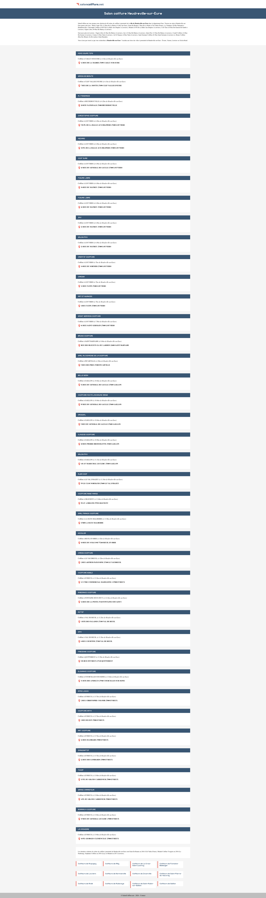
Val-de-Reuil (183, 40)
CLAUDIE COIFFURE (86, 434)
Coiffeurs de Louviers (87, 874)
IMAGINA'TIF (83, 750)
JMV (79, 217)
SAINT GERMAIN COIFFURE (89, 316)
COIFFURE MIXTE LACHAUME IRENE (93, 395)
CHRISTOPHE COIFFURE (88, 116)
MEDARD (81, 138)
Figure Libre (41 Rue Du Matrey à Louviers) (109, 33)
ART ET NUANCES (85, 296)
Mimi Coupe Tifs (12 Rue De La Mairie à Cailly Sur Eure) (109, 25)
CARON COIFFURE (85, 553)
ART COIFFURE (84, 730)
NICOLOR (82, 533)
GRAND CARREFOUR (86, 790)
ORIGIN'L (82, 415)
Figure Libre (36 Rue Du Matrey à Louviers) (98, 29)
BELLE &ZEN (83, 375)
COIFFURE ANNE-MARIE (88, 494)
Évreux (164, 40)
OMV (80, 632)
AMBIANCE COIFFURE (87, 592)
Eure (162, 23)
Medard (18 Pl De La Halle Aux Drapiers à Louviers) (145, 27)
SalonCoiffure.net (83, 23)
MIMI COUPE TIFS (85, 53)
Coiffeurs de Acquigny (87, 864)
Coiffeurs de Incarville (141, 874)
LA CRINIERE (83, 829)
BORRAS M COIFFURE (87, 809)
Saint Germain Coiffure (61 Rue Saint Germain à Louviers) (156, 35)
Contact (142, 895)
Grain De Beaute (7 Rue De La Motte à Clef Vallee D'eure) (145, 25)
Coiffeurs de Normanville (115, 874)
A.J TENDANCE (84, 96)
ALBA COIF (82, 474)
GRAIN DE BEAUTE (85, 76)
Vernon (169, 40)
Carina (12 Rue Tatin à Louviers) (102, 35)
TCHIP (80, 770)
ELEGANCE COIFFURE (87, 671)
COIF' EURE (82, 158)
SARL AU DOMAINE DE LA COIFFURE (93, 356)
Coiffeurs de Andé (85, 883)
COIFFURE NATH (85, 711)
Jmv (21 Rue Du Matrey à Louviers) (134, 33)
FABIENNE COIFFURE (87, 652)
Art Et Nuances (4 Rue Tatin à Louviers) (125, 35)
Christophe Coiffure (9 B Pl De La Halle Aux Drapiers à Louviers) (108, 27)
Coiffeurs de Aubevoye (114, 883)
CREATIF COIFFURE (86, 257)
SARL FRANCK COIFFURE (88, 513)
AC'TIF (81, 612)
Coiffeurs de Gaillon (168, 883)
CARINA (81, 277)
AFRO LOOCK (83, 691)
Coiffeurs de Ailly (112, 864)
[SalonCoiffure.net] (90, 4)
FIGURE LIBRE (84, 178)
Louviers (174, 40)
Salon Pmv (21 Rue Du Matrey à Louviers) (159, 33)
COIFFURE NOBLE (85, 573)
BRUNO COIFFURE (85, 336)
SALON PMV (83, 237)
